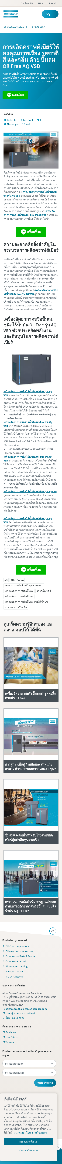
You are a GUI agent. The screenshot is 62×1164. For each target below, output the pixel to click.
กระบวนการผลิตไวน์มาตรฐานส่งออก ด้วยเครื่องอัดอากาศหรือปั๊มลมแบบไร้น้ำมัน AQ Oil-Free (30, 906)
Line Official (12, 1037)
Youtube (10, 1042)
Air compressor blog (17, 966)
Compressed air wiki (16, 961)
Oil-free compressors (17, 946)
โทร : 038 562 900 (15, 1017)
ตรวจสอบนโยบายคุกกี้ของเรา (30, 1132)
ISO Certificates (14, 976)
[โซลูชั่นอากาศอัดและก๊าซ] (28, 27)
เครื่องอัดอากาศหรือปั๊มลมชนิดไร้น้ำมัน (26, 601)
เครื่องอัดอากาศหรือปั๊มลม (19, 591)
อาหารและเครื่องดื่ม (15, 607)
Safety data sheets (16, 971)
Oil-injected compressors (19, 951)
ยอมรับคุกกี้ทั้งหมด (28, 1141)
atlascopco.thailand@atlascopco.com (26, 1008)
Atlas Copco (17, 580)
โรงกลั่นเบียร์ (44, 591)
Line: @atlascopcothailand (20, 1013)
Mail (27, 124)
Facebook (28, 120)
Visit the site (45, 1082)
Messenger (13, 124)
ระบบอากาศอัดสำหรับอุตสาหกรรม (23, 585)
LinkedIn (11, 120)
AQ (6, 580)
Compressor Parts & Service (20, 956)
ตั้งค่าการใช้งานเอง (28, 1150)
